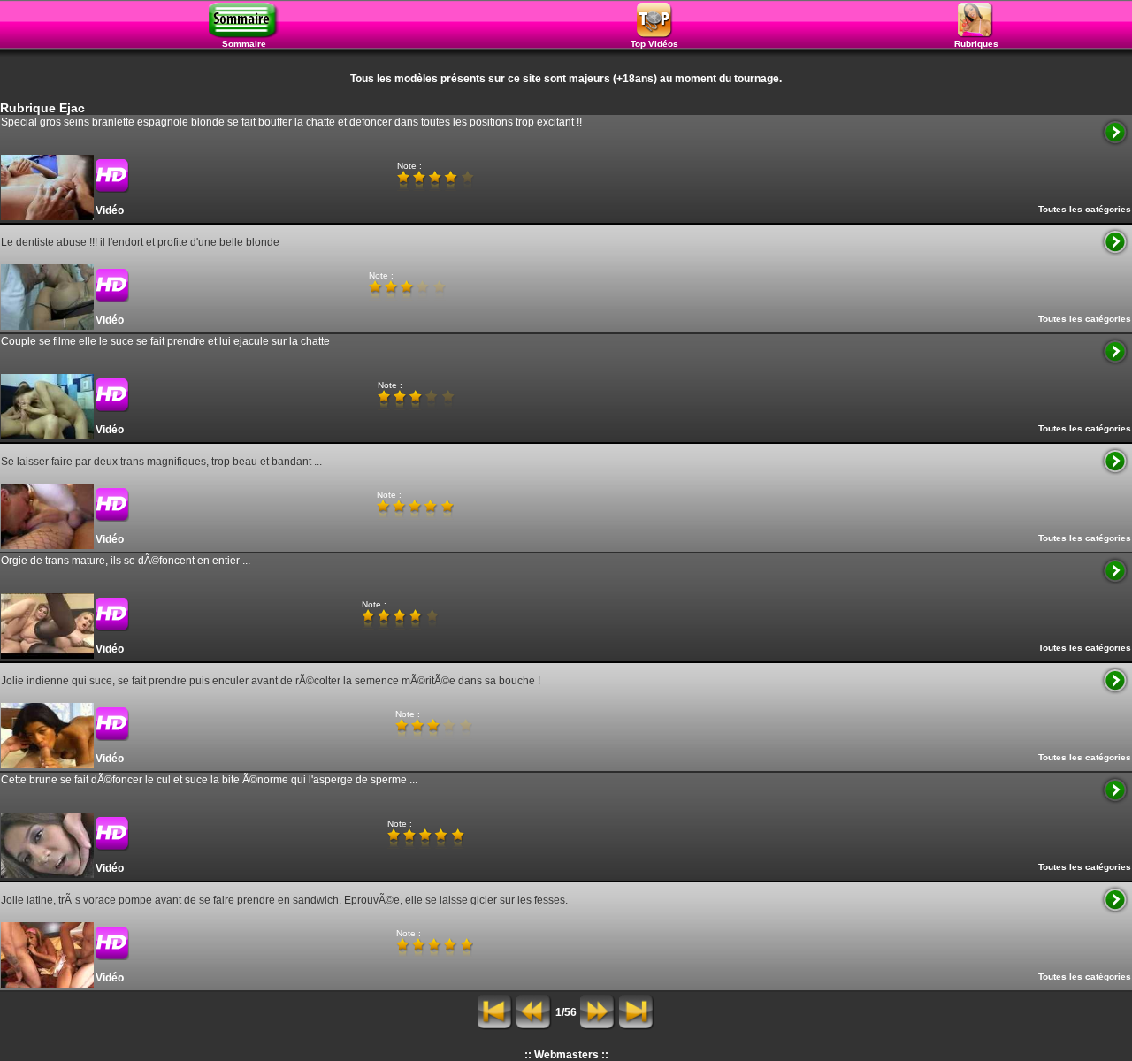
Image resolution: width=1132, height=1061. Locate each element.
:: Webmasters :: (566, 1055)
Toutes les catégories (1084, 209)
